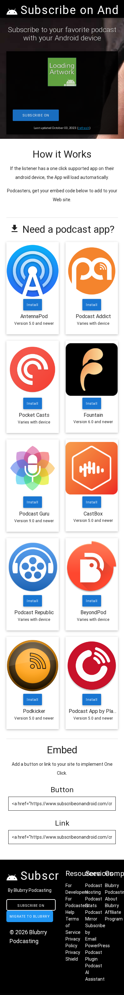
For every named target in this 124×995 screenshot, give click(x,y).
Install (32, 304)
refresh (83, 128)
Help (69, 912)
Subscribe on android (30, 907)
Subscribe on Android (35, 117)
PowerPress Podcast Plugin (97, 952)
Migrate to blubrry (30, 916)
